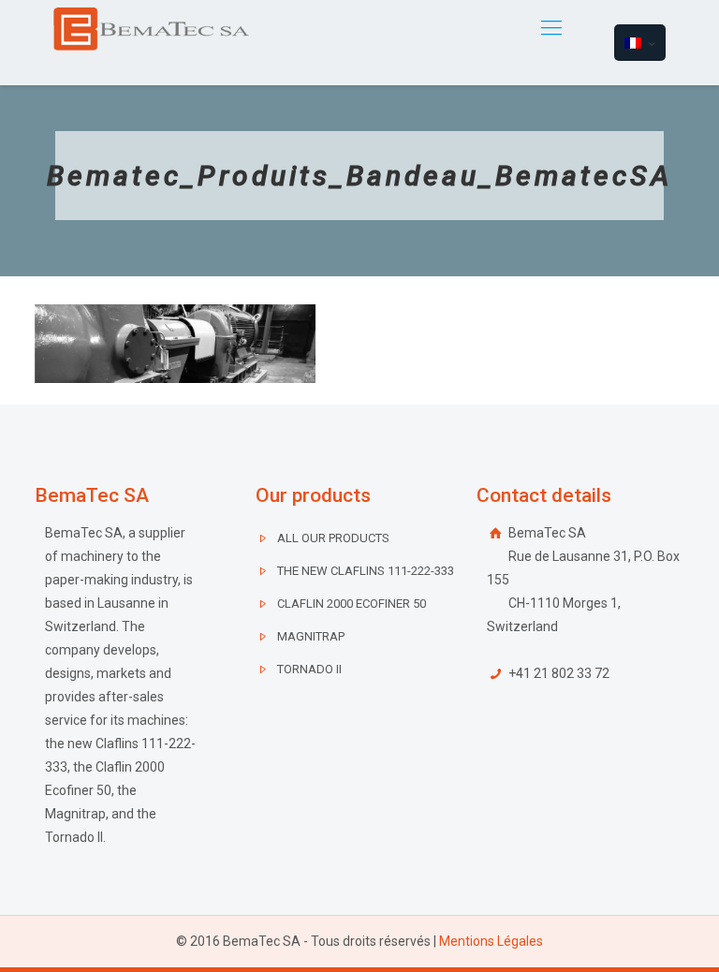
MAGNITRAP (311, 636)
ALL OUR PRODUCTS (333, 538)
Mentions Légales (491, 941)
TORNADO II (309, 669)
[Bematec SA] (151, 28)
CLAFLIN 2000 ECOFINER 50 (351, 603)
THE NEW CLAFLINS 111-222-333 (365, 571)
